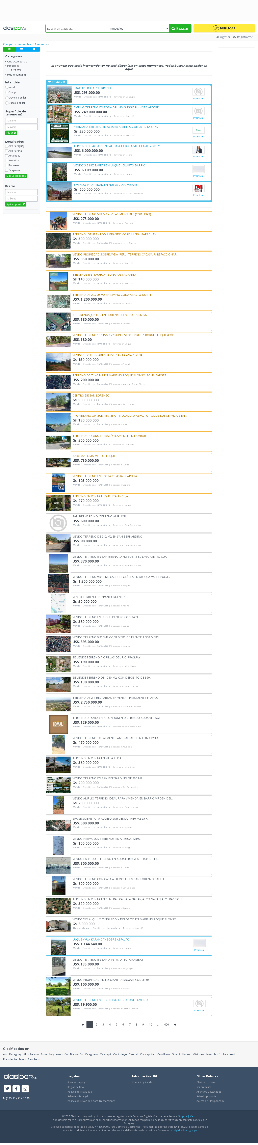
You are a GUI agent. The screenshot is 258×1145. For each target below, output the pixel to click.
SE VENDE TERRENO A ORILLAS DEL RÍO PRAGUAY (106, 657)
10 (150, 1024)
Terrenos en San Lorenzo (122, 404)
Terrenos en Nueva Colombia (128, 193)
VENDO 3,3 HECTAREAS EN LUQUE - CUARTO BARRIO (109, 165)
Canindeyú (120, 1054)
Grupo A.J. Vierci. (187, 1116)
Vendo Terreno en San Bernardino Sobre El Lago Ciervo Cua (120, 556)
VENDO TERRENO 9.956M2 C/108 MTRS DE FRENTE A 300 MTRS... (116, 637)
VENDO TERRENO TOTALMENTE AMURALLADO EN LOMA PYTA (115, 737)
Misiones (198, 1054)
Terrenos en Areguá (120, 364)
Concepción (147, 1054)
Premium (198, 98)
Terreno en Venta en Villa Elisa (97, 758)
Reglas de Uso (76, 1087)
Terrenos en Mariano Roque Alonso (127, 384)
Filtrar (10, 132)
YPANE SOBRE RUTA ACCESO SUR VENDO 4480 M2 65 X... (111, 818)
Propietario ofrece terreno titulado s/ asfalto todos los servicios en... (130, 415)
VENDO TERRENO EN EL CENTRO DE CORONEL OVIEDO (110, 999)
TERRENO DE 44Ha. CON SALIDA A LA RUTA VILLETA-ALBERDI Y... (117, 145)
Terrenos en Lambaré (123, 444)
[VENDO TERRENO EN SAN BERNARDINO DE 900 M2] (58, 785)
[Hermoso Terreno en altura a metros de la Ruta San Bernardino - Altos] (59, 133)
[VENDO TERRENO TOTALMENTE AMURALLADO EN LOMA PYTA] (58, 744)
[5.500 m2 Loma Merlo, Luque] (58, 462)
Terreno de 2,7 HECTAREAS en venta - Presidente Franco (115, 697)
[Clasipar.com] (14, 28)
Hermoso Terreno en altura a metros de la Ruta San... (116, 126)
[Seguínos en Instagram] (25, 1089)
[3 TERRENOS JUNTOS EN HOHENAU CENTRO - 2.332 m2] (58, 321)
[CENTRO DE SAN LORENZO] (58, 402)
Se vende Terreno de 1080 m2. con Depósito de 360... (112, 677)
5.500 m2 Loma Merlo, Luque (94, 455)
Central (133, 1054)
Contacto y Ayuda (142, 1082)
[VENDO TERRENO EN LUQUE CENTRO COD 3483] (58, 623)
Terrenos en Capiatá (120, 485)
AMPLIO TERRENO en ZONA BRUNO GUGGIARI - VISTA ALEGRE (116, 107)
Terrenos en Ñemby (120, 646)
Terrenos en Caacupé (124, 97)
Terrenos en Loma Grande (123, 243)
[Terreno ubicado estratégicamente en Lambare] (58, 442)
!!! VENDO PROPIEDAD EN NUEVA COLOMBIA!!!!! (105, 184)
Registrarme (245, 37)
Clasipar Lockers (206, 1082)
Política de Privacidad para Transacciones (91, 1101)
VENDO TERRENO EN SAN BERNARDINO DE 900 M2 (107, 778)
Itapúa (186, 1054)
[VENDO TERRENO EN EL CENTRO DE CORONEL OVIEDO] (58, 1006)
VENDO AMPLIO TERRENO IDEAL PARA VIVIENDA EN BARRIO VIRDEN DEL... (123, 798)
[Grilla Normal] (21, 49)
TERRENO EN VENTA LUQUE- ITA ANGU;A (100, 496)
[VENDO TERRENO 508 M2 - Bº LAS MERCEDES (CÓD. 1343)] (58, 220)
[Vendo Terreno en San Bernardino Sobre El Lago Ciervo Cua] (58, 563)
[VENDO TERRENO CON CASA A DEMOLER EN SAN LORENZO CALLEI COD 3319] (58, 885)
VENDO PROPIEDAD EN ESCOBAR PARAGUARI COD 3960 (111, 979)
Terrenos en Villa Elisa (124, 767)
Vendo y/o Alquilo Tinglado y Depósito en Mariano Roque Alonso (124, 919)
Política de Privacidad (80, 1091)
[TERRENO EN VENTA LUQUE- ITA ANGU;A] (58, 503)
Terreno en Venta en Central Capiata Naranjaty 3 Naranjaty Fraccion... (128, 899)
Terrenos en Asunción (124, 116)
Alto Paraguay (12, 1054)
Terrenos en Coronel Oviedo (124, 1009)
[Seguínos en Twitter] (7, 1089)
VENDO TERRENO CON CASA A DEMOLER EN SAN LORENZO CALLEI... (119, 878)
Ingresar (225, 37)
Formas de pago (77, 1082)
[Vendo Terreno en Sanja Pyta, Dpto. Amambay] (58, 966)
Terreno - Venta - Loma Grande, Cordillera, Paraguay (114, 234)
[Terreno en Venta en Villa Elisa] (58, 764)
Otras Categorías (17, 61)
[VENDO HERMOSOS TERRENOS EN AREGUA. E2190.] (58, 845)
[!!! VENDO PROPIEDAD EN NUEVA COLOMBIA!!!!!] (59, 191)
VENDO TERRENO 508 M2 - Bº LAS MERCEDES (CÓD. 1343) (112, 214)
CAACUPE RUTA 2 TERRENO (92, 87)
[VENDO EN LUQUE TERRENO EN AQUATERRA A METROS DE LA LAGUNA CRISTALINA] (58, 865)
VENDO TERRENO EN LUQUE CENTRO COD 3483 (105, 617)
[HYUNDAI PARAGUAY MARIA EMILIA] (198, 150)
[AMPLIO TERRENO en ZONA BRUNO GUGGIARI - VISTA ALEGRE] (59, 114)
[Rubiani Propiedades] (198, 130)
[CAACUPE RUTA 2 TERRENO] (59, 94)
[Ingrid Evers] (198, 111)
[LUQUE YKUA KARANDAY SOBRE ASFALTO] (58, 946)
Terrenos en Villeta (123, 155)
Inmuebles (13, 65)
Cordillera (163, 1054)
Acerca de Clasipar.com (210, 1101)
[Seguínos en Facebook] (16, 1089)
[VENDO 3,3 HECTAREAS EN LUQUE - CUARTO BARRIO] (59, 172)
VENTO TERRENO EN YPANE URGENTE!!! (99, 596)
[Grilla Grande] (34, 49)
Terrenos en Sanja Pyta (121, 968)
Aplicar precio (14, 204)
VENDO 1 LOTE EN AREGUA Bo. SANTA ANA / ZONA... (108, 355)
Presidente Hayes (14, 1059)
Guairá (176, 1054)
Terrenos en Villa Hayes (124, 666)
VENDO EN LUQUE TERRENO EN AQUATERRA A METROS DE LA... (116, 858)
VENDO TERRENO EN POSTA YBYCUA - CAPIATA (105, 476)
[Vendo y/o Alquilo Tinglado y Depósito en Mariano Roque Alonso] (58, 926)
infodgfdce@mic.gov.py (183, 1130)
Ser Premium (204, 1087)
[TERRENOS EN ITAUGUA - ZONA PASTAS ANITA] (58, 281)
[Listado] (9, 49)
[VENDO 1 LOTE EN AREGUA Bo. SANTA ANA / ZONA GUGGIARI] (58, 361)
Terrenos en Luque (123, 174)
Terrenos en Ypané (119, 606)
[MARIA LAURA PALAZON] (198, 169)
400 (166, 1024)
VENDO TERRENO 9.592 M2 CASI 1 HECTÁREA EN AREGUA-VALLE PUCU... (121, 576)
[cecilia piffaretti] (198, 92)
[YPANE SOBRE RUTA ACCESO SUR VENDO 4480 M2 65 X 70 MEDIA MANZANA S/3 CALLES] (58, 825)
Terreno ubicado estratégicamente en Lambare (110, 435)
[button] (224, 28)
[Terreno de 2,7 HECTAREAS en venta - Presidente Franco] (58, 704)
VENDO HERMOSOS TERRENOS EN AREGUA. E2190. (107, 838)
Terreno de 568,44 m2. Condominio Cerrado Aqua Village (116, 717)
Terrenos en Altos (118, 424)
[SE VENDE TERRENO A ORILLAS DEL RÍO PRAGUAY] (58, 664)
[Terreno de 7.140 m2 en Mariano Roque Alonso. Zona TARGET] (58, 382)
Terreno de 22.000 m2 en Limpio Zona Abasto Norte (112, 294)
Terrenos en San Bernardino (127, 525)
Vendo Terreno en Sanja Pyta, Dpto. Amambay (108, 959)
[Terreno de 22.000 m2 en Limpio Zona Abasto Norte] (58, 301)
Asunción (62, 1054)
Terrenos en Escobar (120, 988)
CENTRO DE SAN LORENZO (91, 395)
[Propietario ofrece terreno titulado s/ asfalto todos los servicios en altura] (58, 422)
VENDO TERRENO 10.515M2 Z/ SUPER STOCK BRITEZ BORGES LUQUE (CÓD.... (125, 334)
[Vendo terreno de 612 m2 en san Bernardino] (58, 543)
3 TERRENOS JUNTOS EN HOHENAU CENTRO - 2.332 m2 (110, 314)
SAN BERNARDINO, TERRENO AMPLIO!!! (99, 516)
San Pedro (34, 1059)
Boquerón (76, 1054)
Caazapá (105, 1054)
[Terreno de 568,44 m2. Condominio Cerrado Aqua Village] (58, 724)
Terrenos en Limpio (122, 303)
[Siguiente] (175, 1024)
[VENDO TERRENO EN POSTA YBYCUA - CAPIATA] (58, 482)
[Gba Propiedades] (198, 188)
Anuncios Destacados (209, 1091)
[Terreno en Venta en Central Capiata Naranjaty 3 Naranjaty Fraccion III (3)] (58, 905)
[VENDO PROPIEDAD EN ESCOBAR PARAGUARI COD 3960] (58, 986)
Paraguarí (229, 1054)
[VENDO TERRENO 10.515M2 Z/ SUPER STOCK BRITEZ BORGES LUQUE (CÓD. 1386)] (58, 341)
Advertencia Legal (78, 1096)
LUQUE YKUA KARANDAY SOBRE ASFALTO (101, 939)
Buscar (182, 28)
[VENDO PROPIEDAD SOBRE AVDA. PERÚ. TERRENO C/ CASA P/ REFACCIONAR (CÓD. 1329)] (58, 261)
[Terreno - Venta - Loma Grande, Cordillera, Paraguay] (58, 241)
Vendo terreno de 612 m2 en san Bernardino (107, 536)
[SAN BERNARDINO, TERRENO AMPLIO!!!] (58, 523)
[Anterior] (83, 1024)
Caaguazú (91, 1054)
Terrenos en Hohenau (121, 324)
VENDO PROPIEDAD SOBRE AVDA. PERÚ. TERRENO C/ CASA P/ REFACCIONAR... (125, 254)
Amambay (47, 1054)
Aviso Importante (206, 1096)
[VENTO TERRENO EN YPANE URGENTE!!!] (58, 603)
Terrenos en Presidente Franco (125, 706)
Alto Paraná (31, 1054)
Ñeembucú (213, 1054)
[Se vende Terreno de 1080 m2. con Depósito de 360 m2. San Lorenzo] (58, 684)
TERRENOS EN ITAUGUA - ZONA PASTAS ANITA (104, 274)
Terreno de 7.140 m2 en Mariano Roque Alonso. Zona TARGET (119, 375)
